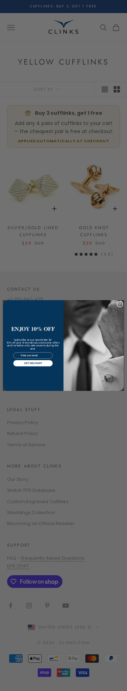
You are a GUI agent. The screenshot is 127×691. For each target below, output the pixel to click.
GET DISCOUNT (33, 363)
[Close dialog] (119, 304)
